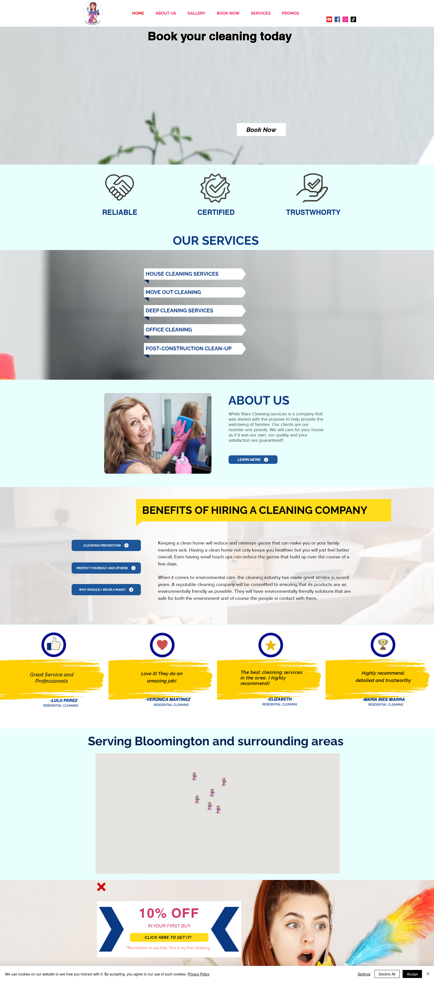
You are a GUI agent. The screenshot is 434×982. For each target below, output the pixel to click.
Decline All (387, 973)
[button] (101, 886)
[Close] (428, 974)
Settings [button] (364, 973)
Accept (412, 973)
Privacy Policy (198, 973)
